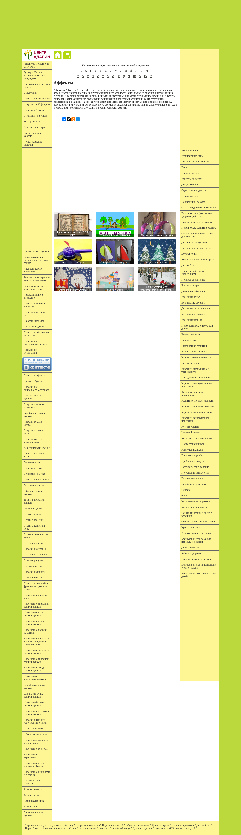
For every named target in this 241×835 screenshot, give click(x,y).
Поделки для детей (112, 825)
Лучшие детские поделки (33, 143)
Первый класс (33, 828)
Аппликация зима (34, 800)
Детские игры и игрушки (195, 308)
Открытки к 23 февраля (37, 104)
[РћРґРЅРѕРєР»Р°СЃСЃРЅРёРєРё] (73, 119)
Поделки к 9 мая (33, 468)
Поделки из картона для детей (35, 305)
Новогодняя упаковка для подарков (36, 742)
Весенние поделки (34, 462)
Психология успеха (192, 478)
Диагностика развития (194, 345)
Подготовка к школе (192, 443)
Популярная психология (195, 472)
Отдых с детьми (32, 514)
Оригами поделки (34, 326)
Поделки (186, 167)
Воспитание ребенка (193, 302)
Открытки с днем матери (33, 432)
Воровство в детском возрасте (198, 259)
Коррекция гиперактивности (197, 406)
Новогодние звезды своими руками (35, 669)
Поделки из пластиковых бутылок (36, 343)
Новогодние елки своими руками (33, 614)
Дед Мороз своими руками (34, 686)
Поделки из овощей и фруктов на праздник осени (36, 586)
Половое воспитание (193, 279)
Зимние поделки (33, 789)
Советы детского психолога (196, 222)
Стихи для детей (190, 196)
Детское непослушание (194, 242)
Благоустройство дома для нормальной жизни (196, 540)
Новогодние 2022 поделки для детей (198, 575)
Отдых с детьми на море (34, 527)
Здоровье (104, 828)
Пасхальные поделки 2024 (35, 455)
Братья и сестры (190, 285)
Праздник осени (33, 566)
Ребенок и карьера (191, 319)
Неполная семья (87, 828)
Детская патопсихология (195, 466)
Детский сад (188, 265)
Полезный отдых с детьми (196, 559)
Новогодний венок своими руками (34, 704)
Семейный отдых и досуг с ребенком (196, 514)
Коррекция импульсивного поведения (196, 385)
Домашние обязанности (194, 291)
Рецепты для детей (191, 178)
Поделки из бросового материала (36, 334)
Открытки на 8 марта (35, 115)
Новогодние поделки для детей (35, 596)
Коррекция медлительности (196, 412)
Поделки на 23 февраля (37, 98)
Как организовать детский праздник (34, 288)
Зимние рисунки (33, 795)
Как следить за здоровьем (195, 501)
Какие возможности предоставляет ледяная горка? (36, 260)
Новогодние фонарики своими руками (36, 652)
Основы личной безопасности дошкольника (198, 235)
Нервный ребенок (191, 432)
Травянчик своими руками (34, 501)
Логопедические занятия (33, 134)
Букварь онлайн (32, 121)
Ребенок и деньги (191, 296)
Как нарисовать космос (37, 447)
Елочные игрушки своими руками (34, 695)
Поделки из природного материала (36, 388)
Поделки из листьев (35, 548)
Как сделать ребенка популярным (192, 393)
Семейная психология (193, 484)
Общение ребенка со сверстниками (193, 272)
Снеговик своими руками (34, 814)
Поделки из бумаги (34, 375)
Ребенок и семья (190, 334)
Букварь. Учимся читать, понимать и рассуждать (34, 75)
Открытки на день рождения (34, 406)
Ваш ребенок (188, 340)
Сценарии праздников (193, 190)
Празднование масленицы (32, 782)
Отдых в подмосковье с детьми (37, 536)
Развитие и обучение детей (196, 533)
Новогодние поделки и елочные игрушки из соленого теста (37, 641)
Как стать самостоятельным (196, 438)
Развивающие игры (34, 127)
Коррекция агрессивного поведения (195, 419)
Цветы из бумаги (33, 381)
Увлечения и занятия (193, 314)
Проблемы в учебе (191, 455)
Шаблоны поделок (34, 320)
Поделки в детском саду (34, 314)
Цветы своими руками (36, 251)
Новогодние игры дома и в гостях (37, 773)
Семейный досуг (120, 828)
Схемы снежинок (33, 728)
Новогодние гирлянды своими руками (36, 660)
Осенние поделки (33, 543)
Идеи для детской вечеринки (33, 270)
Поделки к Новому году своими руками (35, 721)
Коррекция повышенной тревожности (195, 370)
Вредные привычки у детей (196, 248)
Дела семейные (190, 547)
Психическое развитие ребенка (198, 227)
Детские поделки (142, 828)
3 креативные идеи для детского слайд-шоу (49, 825)
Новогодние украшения (30, 756)
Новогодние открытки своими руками (36, 713)
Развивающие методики (194, 351)
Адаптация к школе (192, 449)
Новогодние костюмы (36, 748)
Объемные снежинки (35, 734)
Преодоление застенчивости (197, 377)
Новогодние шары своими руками (34, 623)
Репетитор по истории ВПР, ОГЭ (36, 65)
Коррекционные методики (196, 357)
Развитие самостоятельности (197, 400)
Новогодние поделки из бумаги (35, 631)
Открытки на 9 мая (34, 473)
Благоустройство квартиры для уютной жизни (198, 566)
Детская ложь (189, 253)
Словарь (186, 489)
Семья (72, 828)
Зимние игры (31, 806)
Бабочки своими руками (33, 493)
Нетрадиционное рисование (33, 296)
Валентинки (30, 92)
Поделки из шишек (34, 571)
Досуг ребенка (189, 184)
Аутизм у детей (190, 426)
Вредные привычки (183, 825)
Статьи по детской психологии (198, 207)
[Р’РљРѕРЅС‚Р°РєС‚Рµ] (64, 119)
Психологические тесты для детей (197, 327)
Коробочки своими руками (34, 415)
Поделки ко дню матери (33, 423)
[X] (69, 119)
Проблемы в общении (193, 461)
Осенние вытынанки (35, 554)
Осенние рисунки (34, 560)
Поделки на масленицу (37, 479)
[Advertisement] (120, 24)
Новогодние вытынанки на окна (35, 678)
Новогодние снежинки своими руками (36, 605)
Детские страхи (190, 363)
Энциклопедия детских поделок (37, 86)
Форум (185, 495)
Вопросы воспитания (88, 825)
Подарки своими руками (33, 397)
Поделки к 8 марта (34, 110)
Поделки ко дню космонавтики (33, 441)
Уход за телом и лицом (194, 507)
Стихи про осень (33, 577)
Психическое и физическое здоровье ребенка (196, 215)
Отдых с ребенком (34, 520)
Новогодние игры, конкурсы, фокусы (34, 765)
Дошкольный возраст (193, 201)
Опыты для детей (191, 173)
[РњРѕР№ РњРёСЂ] (78, 119)
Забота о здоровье (191, 553)
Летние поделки (33, 508)
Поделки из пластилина (30, 351)
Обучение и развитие (138, 825)
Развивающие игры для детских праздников (37, 279)
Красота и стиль (190, 527)
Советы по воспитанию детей (198, 521)
